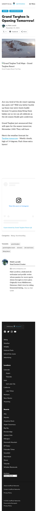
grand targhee (15, 244)
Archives (6, 473)
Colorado (7, 370)
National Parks (8, 350)
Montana (7, 395)
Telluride (9, 377)
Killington (7, 439)
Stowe (6, 460)
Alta (5, 414)
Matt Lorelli (12, 25)
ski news (19, 248)
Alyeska (6, 417)
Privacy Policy (8, 493)
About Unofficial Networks (11, 486)
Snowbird (7, 453)
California (7, 387)
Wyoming (7, 402)
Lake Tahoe (10, 391)
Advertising (7, 357)
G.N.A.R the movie (10, 354)
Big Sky (6, 428)
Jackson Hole (8, 435)
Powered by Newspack (10, 503)
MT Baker (7, 446)
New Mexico (8, 398)
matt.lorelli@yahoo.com (19, 269)
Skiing (5, 11)
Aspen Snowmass (10, 425)
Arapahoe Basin (9, 421)
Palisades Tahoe (9, 449)
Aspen (8, 373)
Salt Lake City (10, 384)
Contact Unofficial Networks (12, 489)
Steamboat (7, 457)
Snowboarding (16, 11)
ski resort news (28, 248)
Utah (5, 380)
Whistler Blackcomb (10, 467)
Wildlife (6, 347)
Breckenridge (8, 432)
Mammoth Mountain (10, 442)
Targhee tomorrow (10, 138)
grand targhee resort (9, 248)
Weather (7, 343)
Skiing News (6, 251)
